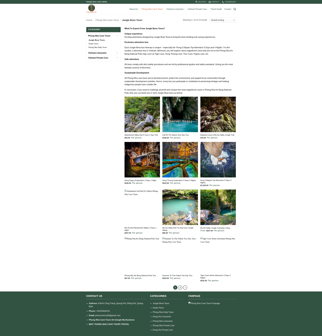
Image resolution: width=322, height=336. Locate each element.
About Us (133, 9)
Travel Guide (216, 9)
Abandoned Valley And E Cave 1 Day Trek (141, 135)
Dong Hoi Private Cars (163, 330)
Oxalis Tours (93, 44)
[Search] (234, 9)
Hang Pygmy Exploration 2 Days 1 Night (140, 180)
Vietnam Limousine (175, 9)
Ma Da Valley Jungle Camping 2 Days (215, 228)
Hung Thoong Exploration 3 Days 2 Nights (179, 180)
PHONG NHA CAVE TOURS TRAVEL (111, 324)
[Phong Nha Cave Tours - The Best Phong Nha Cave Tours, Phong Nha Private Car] (96, 9)
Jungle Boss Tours (97, 40)
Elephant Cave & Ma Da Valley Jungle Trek (217, 135)
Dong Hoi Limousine (162, 316)
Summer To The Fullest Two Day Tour (177, 275)
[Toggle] (117, 35)
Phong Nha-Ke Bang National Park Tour (140, 275)
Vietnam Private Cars (197, 9)
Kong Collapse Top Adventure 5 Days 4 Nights (215, 181)
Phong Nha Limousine (163, 321)
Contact (227, 9)
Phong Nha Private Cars (163, 325)
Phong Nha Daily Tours (98, 47)
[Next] (185, 287)
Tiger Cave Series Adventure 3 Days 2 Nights (215, 276)
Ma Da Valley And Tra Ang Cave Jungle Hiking (177, 229)
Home (89, 20)
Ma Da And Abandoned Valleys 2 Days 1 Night (140, 229)
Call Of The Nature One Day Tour (175, 135)
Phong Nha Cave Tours (152, 9)
